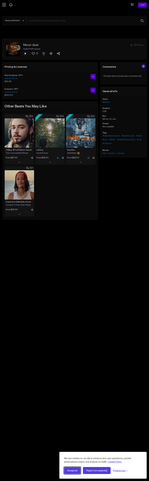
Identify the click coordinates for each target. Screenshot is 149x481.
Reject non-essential (96, 470)
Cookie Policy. (115, 461)
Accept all (72, 470)
